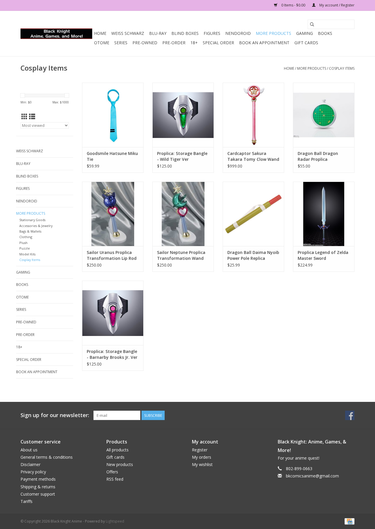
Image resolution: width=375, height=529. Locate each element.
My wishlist (202, 464)
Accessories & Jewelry (35, 225)
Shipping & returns (38, 486)
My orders (201, 457)
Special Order (218, 42)
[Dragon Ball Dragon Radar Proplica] (323, 115)
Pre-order (173, 42)
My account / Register (336, 5)
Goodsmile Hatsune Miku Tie (112, 156)
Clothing (25, 237)
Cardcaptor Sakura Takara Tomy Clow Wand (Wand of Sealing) (253, 156)
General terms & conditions (47, 457)
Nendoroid (238, 33)
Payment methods (38, 479)
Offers (112, 472)
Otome (101, 42)
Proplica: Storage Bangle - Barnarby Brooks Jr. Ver (112, 354)
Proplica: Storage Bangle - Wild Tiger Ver (182, 156)
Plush (23, 242)
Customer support (38, 494)
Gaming (304, 33)
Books (325, 33)
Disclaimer (30, 464)
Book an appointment (264, 42)
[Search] (312, 24)
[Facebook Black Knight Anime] (349, 415)
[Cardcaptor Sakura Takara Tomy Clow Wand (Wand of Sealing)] (253, 115)
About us (29, 450)
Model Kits (27, 254)
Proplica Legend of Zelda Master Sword (323, 255)
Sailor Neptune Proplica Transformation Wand (181, 255)
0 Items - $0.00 (293, 5)
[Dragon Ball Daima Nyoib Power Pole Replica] (253, 214)
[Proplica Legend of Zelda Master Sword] (323, 214)
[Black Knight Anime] (56, 33)
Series (120, 42)
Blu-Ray (157, 33)
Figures (212, 33)
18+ (194, 42)
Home (100, 33)
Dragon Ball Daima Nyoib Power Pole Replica (253, 255)
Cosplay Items (341, 68)
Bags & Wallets (30, 231)
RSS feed (114, 479)
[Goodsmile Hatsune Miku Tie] (113, 115)
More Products (273, 33)
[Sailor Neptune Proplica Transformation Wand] (183, 214)
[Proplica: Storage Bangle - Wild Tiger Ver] (183, 115)
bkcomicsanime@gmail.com (312, 476)
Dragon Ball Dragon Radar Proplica (318, 156)
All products (117, 450)
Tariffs (27, 501)
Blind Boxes (185, 33)
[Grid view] (24, 116)
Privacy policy (33, 472)
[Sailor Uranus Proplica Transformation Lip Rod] (113, 214)
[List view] (32, 116)
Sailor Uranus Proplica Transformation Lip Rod (112, 255)
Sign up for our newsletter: (55, 415)
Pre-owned (144, 42)
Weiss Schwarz (127, 33)
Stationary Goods (32, 220)
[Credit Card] (348, 520)
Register (199, 450)
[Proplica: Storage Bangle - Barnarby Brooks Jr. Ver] (113, 313)
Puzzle (24, 248)
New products (119, 464)
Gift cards (306, 42)
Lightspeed (115, 521)
